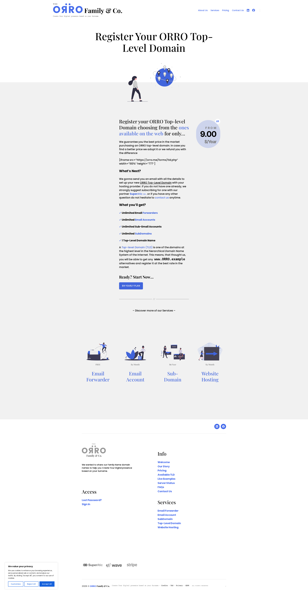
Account (135, 379)
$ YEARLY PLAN (131, 286)
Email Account (167, 515)
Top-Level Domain (169, 523)
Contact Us (238, 10)
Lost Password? (92, 500)
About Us (203, 10)
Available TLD (166, 474)
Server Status (166, 483)
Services (215, 10)
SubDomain (165, 519)
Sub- (172, 373)
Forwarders (150, 213)
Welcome (164, 462)
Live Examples (166, 479)
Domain (172, 379)
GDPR (187, 586)
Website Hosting (210, 376)
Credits (164, 586)
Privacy (179, 586)
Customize (16, 584)
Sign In (86, 504)
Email (98, 373)
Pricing (225, 10)
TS (171, 586)
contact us (162, 197)
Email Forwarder (168, 510)
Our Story (164, 466)
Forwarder (97, 379)
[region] (31, 575)
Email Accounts (145, 219)
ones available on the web (154, 130)
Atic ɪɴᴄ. (138, 194)
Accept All (47, 584)
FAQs (161, 487)
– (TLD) (137, 247)
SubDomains (143, 233)
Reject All (31, 584)
